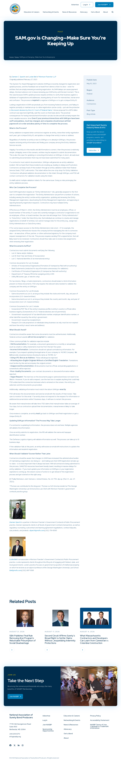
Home (11, 57)
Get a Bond (95, 12)
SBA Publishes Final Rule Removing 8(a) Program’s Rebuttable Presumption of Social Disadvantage (22, 639)
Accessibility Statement (99, 720)
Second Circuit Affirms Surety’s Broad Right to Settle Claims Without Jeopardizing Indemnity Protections (60, 639)
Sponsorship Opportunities (48, 730)
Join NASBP (47, 725)
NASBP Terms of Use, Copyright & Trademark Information (99, 726)
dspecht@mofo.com (36, 530)
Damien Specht (15, 522)
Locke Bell (32, 77)
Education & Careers (31, 12)
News (17, 57)
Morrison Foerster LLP (47, 77)
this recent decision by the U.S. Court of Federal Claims (31, 110)
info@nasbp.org (15, 736)
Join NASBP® (103, 5)
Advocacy (83, 12)
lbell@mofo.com (15, 570)
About (105, 12)
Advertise (75, 5)
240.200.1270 (14, 734)
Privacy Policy (95, 716)
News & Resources (69, 12)
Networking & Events (51, 12)
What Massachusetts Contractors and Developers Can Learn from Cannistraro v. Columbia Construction (94, 639)
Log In (85, 5)
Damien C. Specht (18, 77)
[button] (39, 12)
